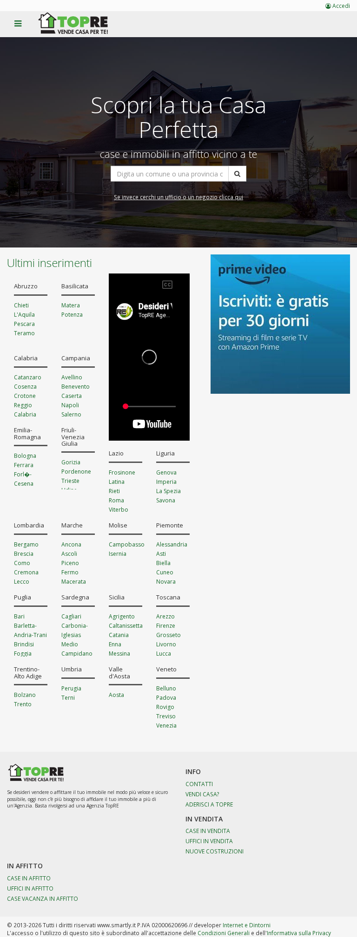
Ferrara (23, 465)
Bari (19, 616)
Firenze (165, 626)
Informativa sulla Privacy (299, 933)
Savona (165, 500)
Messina (119, 653)
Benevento (75, 386)
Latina (117, 482)
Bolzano (25, 695)
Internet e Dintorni (247, 925)
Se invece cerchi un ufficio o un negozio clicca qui (178, 197)
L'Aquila (24, 315)
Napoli (70, 405)
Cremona (26, 572)
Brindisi (24, 644)
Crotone (25, 396)
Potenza (72, 315)
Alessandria (171, 544)
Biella (163, 563)
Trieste (70, 481)
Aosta (116, 695)
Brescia (23, 554)
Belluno (166, 688)
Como (22, 563)
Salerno (71, 414)
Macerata (73, 582)
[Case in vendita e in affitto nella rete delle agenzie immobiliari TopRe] (80, 28)
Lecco (21, 582)
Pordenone (76, 471)
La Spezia (168, 491)
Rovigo (165, 707)
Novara (166, 582)
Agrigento (122, 616)
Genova (166, 472)
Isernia (117, 554)
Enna (115, 644)
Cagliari (71, 616)
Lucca (163, 653)
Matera (70, 305)
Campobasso (127, 544)
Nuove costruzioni (214, 851)
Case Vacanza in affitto (42, 898)
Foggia (23, 653)
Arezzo (165, 616)
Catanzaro (27, 377)
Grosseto (168, 635)
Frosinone (122, 472)
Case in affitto (29, 878)
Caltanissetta (126, 626)
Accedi (340, 6)
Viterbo (118, 510)
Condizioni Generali (224, 933)
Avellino (71, 377)
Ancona (71, 544)
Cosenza (25, 386)
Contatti (199, 783)
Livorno (166, 644)
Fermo (70, 572)
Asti (161, 554)
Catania (119, 635)
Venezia (166, 725)
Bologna (25, 456)
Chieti (21, 305)
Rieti (114, 491)
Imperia (166, 482)
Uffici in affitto (30, 888)
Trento (23, 704)
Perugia (71, 688)
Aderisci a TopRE (209, 804)
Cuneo (164, 572)
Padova (166, 698)
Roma (116, 500)
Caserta (71, 396)
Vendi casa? (202, 794)
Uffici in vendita (209, 841)
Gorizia (70, 462)
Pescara (24, 324)
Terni (68, 698)
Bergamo (26, 544)
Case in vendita (207, 830)
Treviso (166, 716)
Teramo (24, 333)
